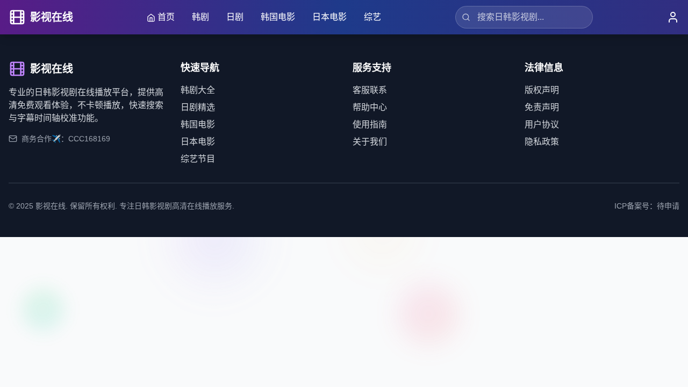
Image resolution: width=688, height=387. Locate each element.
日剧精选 (198, 107)
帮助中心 (370, 107)
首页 (166, 17)
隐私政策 (542, 141)
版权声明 (542, 90)
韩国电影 (278, 17)
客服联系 (370, 90)
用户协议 (542, 124)
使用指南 (370, 124)
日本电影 (329, 17)
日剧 (234, 17)
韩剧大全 (198, 90)
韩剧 (200, 17)
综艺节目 (198, 158)
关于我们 (370, 141)
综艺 (372, 17)
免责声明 (542, 107)
